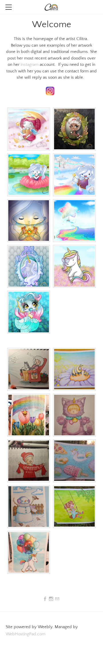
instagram (30, 64)
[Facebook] (45, 599)
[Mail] (57, 599)
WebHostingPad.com (25, 634)
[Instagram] (51, 599)
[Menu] (8, 7)
